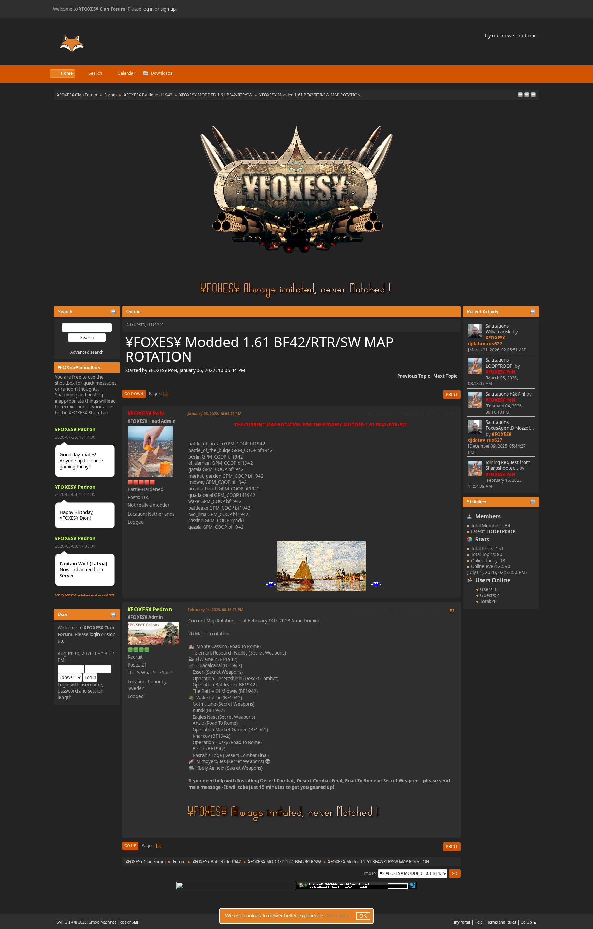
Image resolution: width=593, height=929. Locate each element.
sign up (168, 9)
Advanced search (86, 352)
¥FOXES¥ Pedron (75, 429)
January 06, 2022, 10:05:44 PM (214, 413)
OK (363, 916)
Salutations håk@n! (505, 394)
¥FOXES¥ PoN (500, 372)
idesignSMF (129, 922)
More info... (339, 915)
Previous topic (413, 376)
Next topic (445, 376)
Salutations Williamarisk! (499, 329)
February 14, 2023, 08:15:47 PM (215, 609)
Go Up (130, 845)
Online (133, 311)
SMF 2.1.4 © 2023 (71, 922)
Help (479, 922)
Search (65, 311)
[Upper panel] (533, 94)
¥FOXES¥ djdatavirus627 (84, 595)
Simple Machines (103, 922)
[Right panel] (527, 94)
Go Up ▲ (529, 922)
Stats (482, 539)
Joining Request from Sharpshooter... (508, 465)
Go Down (133, 393)
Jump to (368, 873)
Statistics (476, 501)
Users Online (492, 580)
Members (488, 516)
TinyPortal (461, 922)
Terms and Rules (501, 922)
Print (451, 394)
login (95, 634)
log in (148, 9)
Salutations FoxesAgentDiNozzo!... (510, 425)
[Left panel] (520, 94)
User (62, 614)
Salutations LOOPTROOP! (500, 363)
